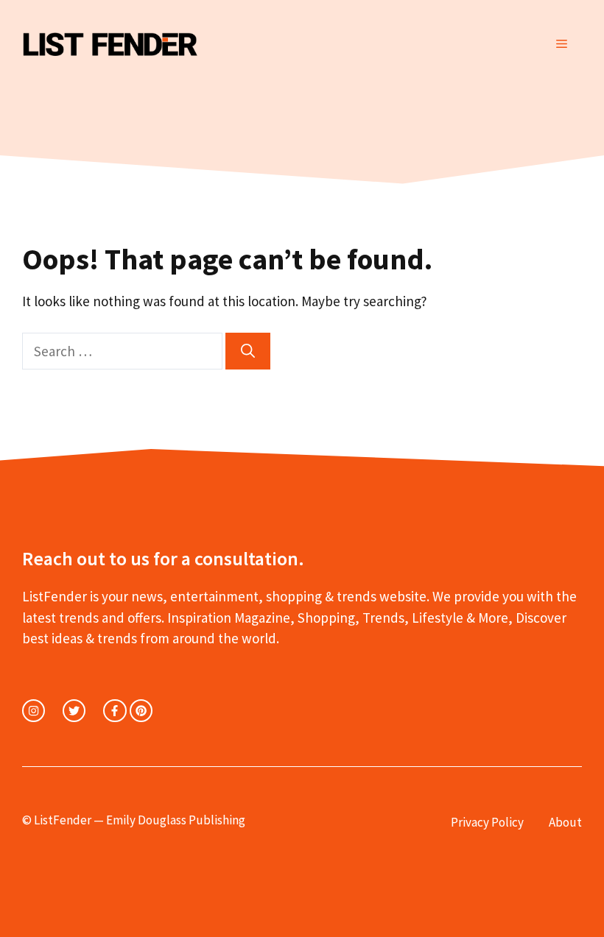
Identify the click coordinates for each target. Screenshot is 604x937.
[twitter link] (74, 710)
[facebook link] (114, 710)
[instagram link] (33, 710)
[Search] (247, 351)
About (565, 822)
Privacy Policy (487, 822)
